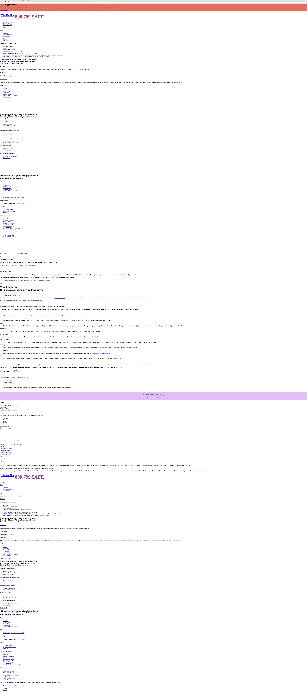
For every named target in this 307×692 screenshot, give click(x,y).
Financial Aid (6, 91)
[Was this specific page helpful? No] (163, 395)
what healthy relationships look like (56, 320)
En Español (3, 27)
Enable (20, 0)
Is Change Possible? (8, 148)
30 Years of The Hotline (6, 448)
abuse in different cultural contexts (101, 353)
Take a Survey (6, 158)
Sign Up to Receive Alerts (9, 211)
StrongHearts (6, 53)
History (2, 446)
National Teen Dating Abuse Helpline (13, 55)
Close (1, 496)
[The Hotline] (7, 15)
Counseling (6, 92)
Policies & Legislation (8, 223)
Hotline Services (3, 79)
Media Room (6, 221)
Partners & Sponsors (8, 224)
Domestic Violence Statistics (10, 156)
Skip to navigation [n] (8, 22)
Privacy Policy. (6, 51)
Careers (2, 461)
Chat (4, 48)
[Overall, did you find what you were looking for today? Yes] (166, 398)
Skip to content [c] (7, 23)
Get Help (5, 33)
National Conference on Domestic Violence (14, 203)
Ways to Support (7, 134)
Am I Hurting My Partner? (10, 150)
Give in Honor (7, 188)
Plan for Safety (3, 72)
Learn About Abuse (8, 34)
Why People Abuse (8, 127)
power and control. (59, 298)
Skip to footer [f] (7, 25)
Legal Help (6, 89)
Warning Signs (7, 124)
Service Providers (7, 227)
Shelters (5, 88)
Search (1, 253)
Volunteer (5, 212)
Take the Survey (4, 10)
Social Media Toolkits (8, 236)
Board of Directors (5, 450)
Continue (5, 688)
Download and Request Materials (11, 229)
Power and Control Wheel (9, 125)
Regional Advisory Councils (10, 191)
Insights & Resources (8, 220)
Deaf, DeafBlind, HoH (9, 141)
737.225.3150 (14, 410)
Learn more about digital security (92, 275)
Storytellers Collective (6, 454)
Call (4, 46)
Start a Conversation (8, 133)
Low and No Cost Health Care (11, 95)
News (2, 457)
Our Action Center (8, 209)
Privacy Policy (17, 444)
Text (4, 49)
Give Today (6, 185)
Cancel (5, 690)
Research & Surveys (8, 226)
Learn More (30, 0)
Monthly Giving (7, 186)
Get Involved (6, 36)
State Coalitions (7, 94)
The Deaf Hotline (7, 56)
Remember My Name (8, 235)
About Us (5, 218)
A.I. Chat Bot (3, 66)
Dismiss (25, 0)
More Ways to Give (8, 189)
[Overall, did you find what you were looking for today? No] (170, 398)
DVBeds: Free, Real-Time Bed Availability (14, 197)
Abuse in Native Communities (10, 142)
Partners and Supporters (6, 452)
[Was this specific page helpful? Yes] (160, 395)
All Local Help (7, 97)
